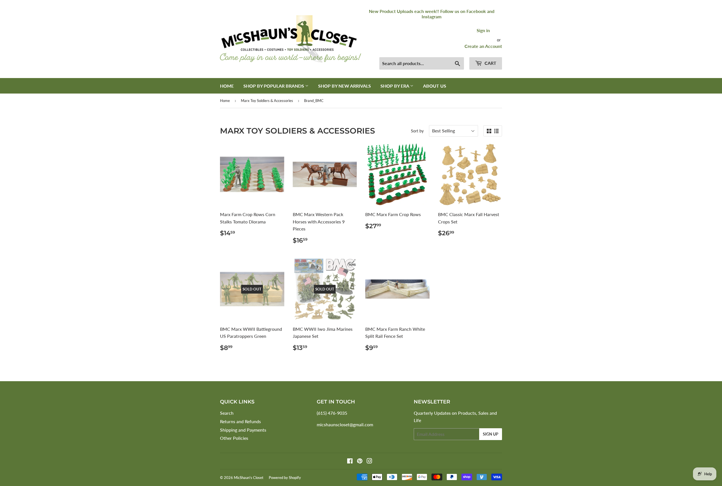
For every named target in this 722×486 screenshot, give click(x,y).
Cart (489, 63)
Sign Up (490, 434)
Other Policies (234, 438)
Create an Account (483, 46)
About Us (434, 85)
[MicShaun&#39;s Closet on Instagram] (369, 461)
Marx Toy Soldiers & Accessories (267, 100)
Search (227, 413)
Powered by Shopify (285, 477)
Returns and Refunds (240, 421)
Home (227, 85)
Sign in (483, 30)
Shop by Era (395, 85)
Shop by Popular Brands (274, 85)
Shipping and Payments (243, 429)
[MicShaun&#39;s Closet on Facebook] (350, 461)
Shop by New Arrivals (344, 85)
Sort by (417, 130)
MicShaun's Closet (248, 477)
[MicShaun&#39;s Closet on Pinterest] (360, 461)
